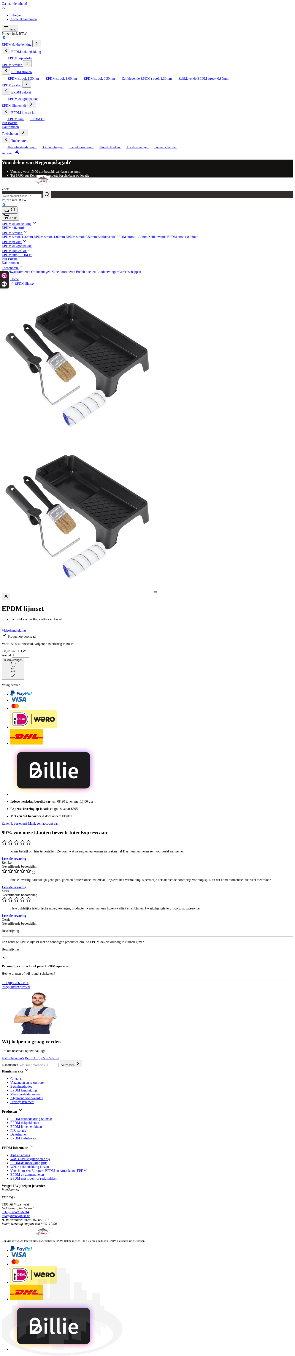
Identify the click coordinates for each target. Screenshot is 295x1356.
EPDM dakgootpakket (17, 246)
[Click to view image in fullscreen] (155, 592)
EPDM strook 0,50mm (81, 237)
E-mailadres (10, 1065)
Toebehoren (10, 133)
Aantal (7, 655)
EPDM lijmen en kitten (26, 1126)
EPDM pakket (12, 85)
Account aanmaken (23, 19)
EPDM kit (25, 255)
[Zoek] (47, 194)
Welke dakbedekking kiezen (29, 1167)
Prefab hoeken (86, 272)
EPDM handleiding (23, 1090)
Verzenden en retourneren (27, 1082)
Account (8, 153)
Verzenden (68, 1065)
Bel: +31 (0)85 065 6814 (42, 1058)
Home (14, 279)
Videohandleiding (14, 630)
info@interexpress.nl (16, 987)
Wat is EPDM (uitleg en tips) (30, 1159)
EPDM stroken (12, 65)
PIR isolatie (9, 123)
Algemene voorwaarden (26, 1098)
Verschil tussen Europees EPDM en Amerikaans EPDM (48, 1170)
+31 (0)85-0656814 (15, 983)
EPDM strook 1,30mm (17, 237)
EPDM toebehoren (23, 1138)
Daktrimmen (10, 127)
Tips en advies (20, 1155)
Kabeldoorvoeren (63, 272)
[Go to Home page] (26, 185)
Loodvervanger (107, 272)
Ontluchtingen (41, 272)
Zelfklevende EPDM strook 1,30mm (123, 237)
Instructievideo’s (13, 1058)
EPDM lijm (9, 255)
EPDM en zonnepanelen (27, 1174)
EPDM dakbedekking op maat (31, 1119)
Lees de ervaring (14, 858)
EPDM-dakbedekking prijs (28, 1163)
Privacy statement (22, 1102)
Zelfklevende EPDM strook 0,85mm (173, 237)
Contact (15, 1078)
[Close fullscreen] (6, 596)
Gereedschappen (129, 272)
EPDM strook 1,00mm (49, 237)
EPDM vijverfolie (14, 228)
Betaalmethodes (21, 1086)
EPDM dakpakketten (24, 1123)
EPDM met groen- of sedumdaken (33, 1178)
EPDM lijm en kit (14, 105)
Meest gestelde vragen (25, 1094)
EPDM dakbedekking (17, 44)
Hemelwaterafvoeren (16, 272)
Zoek (5, 189)
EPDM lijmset (24, 283)
